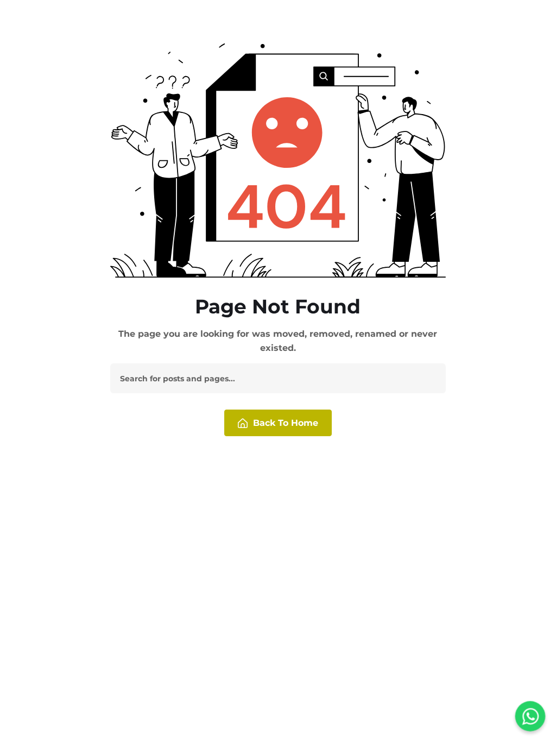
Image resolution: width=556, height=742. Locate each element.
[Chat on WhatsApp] (530, 716)
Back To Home (285, 423)
